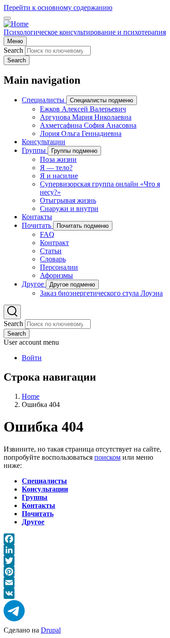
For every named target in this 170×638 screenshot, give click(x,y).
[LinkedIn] (85, 549)
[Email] (85, 582)
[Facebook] (85, 538)
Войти (32, 358)
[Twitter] (85, 560)
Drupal (51, 630)
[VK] (85, 593)
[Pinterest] (85, 571)
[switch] (7, 18)
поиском (107, 457)
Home (30, 396)
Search (13, 50)
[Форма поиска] (12, 312)
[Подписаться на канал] (14, 611)
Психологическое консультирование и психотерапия (85, 32)
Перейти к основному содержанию (58, 7)
